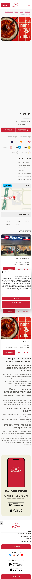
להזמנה (10, 270)
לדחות (16, 306)
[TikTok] (17, 555)
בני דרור (28, 14)
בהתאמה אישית (16, 302)
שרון (16, 12)
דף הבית (27, 12)
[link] (5, 5)
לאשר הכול (16, 298)
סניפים (21, 12)
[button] (29, 5)
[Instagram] (14, 555)
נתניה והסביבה (9, 12)
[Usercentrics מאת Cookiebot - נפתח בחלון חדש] (9, 272)
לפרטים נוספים (23, 270)
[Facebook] (10, 555)
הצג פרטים (7, 294)
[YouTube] (21, 555)
